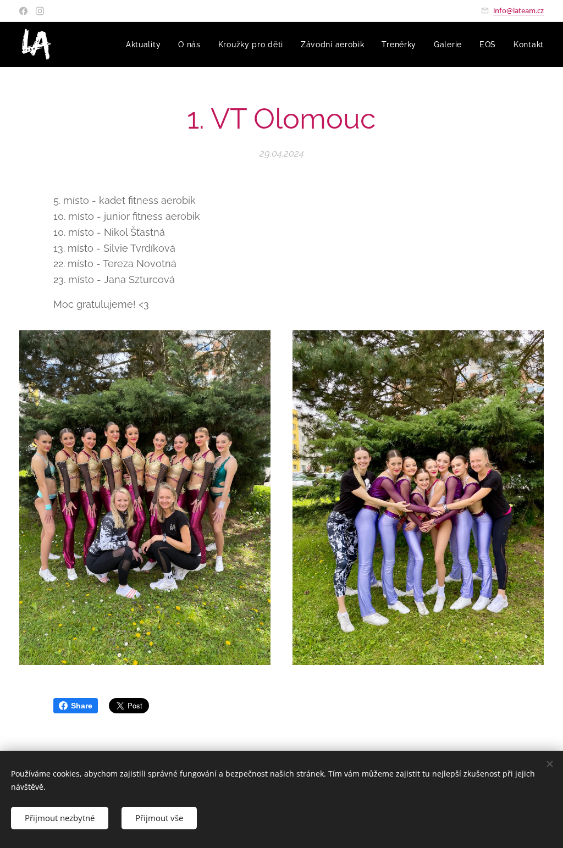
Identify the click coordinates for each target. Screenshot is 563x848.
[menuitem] (146, 44)
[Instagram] (40, 11)
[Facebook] (23, 11)
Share (81, 705)
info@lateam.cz (518, 10)
